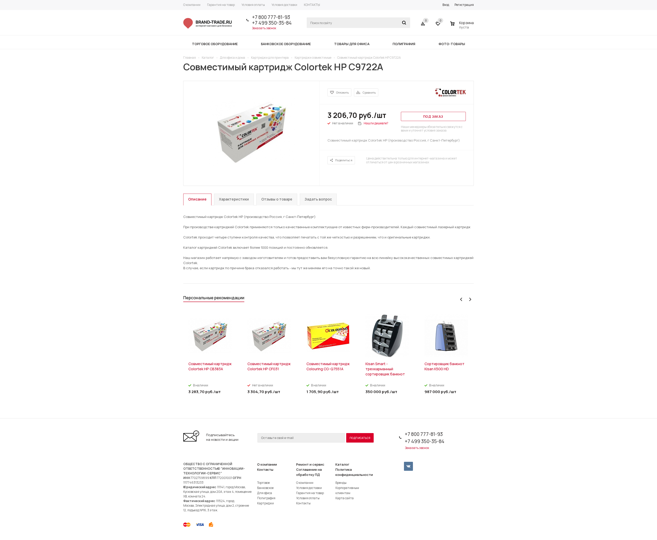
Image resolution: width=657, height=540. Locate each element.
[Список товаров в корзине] (463, 26)
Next (470, 299)
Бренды (340, 483)
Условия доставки (309, 488)
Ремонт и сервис (310, 464)
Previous (461, 299)
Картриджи (265, 503)
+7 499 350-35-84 (272, 22)
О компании (267, 464)
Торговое (263, 483)
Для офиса (264, 493)
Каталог (342, 464)
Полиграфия (266, 498)
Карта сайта (344, 498)
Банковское (265, 488)
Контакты (265, 469)
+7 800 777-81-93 (271, 17)
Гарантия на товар (310, 493)
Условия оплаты (308, 498)
